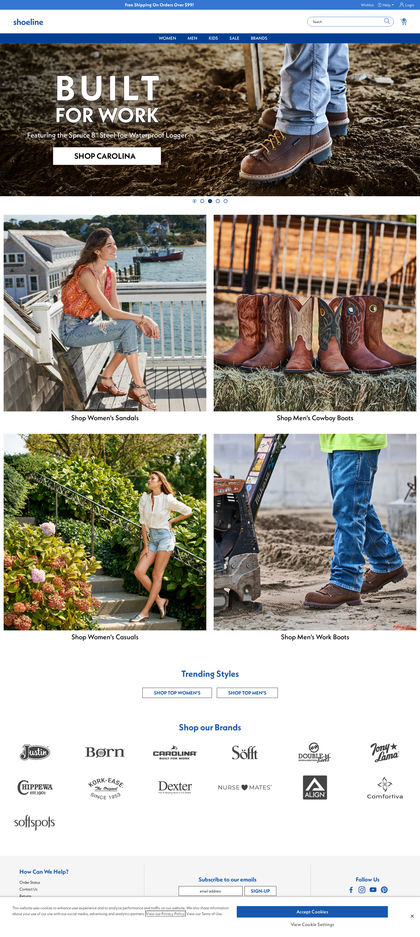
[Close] (412, 916)
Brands (259, 38)
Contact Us (28, 889)
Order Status (29, 882)
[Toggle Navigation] (180, 38)
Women (167, 38)
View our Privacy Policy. (165, 913)
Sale (234, 38)
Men (192, 38)
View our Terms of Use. (204, 913)
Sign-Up (260, 891)
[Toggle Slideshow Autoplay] (194, 201)
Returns (25, 895)
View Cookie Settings (312, 924)
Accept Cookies (312, 912)
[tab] (202, 201)
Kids (213, 38)
